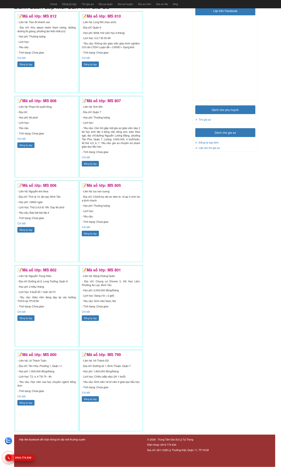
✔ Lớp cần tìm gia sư (207, 148)
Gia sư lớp (162, 4)
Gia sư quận (106, 4)
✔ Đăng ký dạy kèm (207, 142)
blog (175, 4)
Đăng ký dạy (69, 4)
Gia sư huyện (125, 4)
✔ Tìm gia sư (203, 119)
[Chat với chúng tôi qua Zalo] (8, 440)
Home (53, 4)
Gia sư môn (144, 4)
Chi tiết (21, 58)
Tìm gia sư (87, 4)
